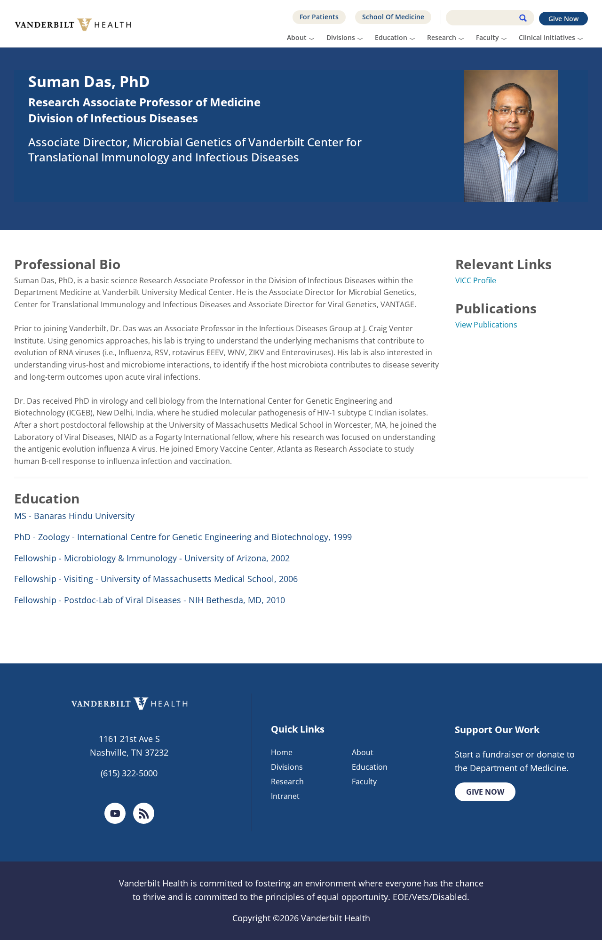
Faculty (487, 37)
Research (441, 37)
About (297, 37)
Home (282, 752)
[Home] (76, 23)
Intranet (285, 796)
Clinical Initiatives (547, 37)
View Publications (486, 324)
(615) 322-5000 (129, 773)
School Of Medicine (393, 16)
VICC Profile (475, 280)
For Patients (319, 16)
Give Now (563, 18)
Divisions (340, 37)
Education (391, 37)
